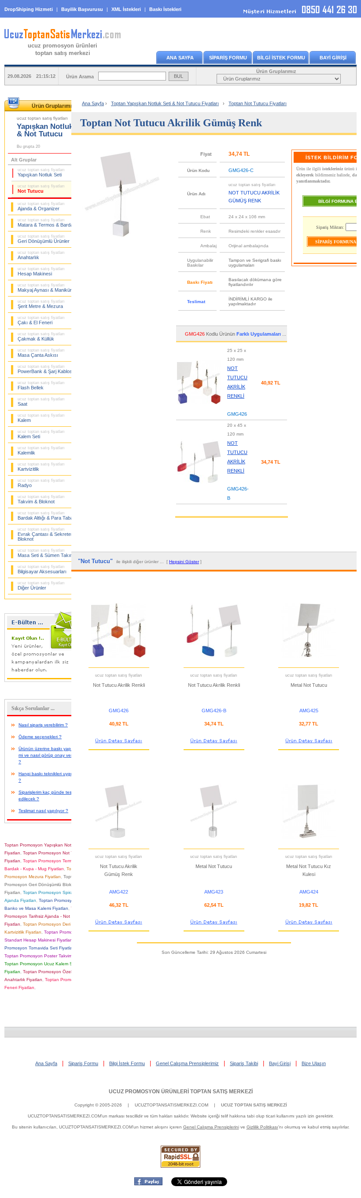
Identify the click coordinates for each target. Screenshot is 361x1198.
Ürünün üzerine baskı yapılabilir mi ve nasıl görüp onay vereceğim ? (52, 755)
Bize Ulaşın (314, 1063)
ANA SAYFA (180, 57)
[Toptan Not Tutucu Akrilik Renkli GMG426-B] (199, 486)
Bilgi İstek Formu (127, 1063)
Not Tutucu (41, 189)
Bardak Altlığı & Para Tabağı (47, 515)
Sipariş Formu (83, 1063)
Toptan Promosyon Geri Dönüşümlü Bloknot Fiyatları (41, 884)
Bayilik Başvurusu (82, 9)
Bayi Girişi (280, 1063)
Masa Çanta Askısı (41, 353)
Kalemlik (41, 450)
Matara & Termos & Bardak (47, 222)
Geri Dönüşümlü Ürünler (44, 239)
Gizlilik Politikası (262, 1127)
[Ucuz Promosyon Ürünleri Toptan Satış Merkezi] (62, 39)
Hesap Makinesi (41, 271)
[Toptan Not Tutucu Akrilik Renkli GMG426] (199, 407)
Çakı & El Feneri (41, 320)
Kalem (41, 418)
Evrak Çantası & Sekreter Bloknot (45, 534)
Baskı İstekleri (165, 9)
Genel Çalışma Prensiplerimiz (187, 1063)
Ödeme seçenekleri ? (40, 736)
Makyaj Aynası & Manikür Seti (49, 288)
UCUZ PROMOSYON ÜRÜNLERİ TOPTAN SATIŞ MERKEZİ (181, 1091)
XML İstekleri (126, 9)
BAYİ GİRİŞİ (333, 57)
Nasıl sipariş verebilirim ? (43, 724)
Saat (41, 402)
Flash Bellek (41, 385)
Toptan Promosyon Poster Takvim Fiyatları (46, 955)
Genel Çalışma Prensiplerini (211, 1127)
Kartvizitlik (41, 467)
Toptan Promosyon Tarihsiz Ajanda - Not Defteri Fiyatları (44, 916)
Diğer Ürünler (41, 585)
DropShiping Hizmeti (28, 9)
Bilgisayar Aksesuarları (42, 569)
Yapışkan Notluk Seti (41, 172)
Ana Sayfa (93, 103)
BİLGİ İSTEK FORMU (281, 57)
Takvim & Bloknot (41, 499)
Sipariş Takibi (244, 1063)
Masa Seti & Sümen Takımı (46, 553)
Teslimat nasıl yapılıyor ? (43, 810)
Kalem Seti (41, 434)
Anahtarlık (41, 255)
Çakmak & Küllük (41, 336)
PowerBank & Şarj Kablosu (46, 369)
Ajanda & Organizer (41, 206)
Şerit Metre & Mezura (41, 304)
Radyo (41, 483)
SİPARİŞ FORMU (228, 57)
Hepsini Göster (184, 561)
